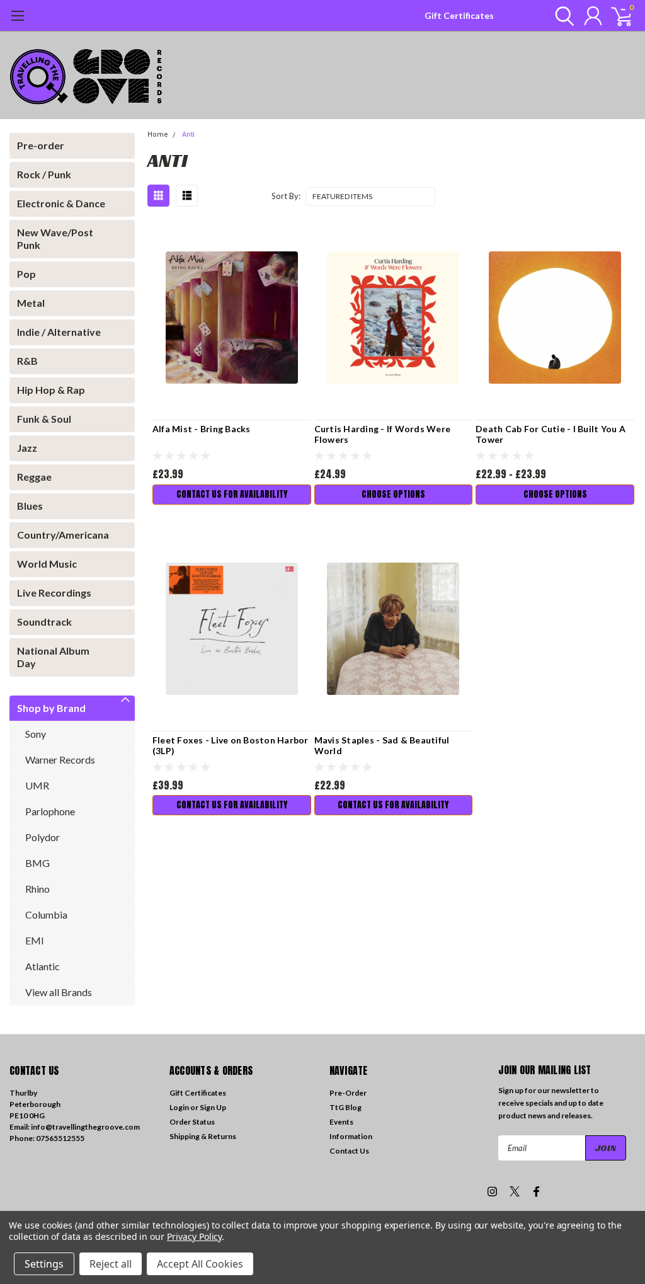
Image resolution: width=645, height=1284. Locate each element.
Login (179, 1107)
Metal (31, 303)
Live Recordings (54, 593)
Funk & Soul (44, 419)
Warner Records (60, 759)
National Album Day (53, 657)
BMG (37, 863)
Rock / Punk (44, 174)
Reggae (34, 477)
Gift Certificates (459, 15)
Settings (44, 1264)
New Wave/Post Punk (55, 238)
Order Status (192, 1121)
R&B (27, 361)
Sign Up (213, 1107)
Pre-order (40, 145)
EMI (34, 940)
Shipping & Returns (202, 1136)
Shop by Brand (51, 708)
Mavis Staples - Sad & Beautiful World (382, 746)
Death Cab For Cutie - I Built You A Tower (550, 434)
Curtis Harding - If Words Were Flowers (382, 434)
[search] (561, 16)
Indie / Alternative (59, 332)
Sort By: (285, 196)
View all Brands (58, 992)
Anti (188, 134)
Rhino (37, 889)
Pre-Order (348, 1093)
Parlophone (50, 811)
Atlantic (42, 966)
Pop (26, 274)
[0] (616, 16)
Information (350, 1136)
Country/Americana (63, 535)
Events (341, 1121)
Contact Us (349, 1150)
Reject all (110, 1264)
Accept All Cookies (200, 1264)
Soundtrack (44, 622)
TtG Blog (345, 1107)
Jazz (27, 448)
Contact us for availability (231, 494)
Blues (30, 506)
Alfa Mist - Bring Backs (201, 428)
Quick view (232, 317)
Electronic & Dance (61, 203)
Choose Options (393, 494)
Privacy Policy (194, 1236)
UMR (37, 785)
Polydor (42, 837)
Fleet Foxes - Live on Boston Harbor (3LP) (230, 746)
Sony (35, 734)
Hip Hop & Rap (51, 390)
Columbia (46, 914)
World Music (47, 564)
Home (157, 134)
